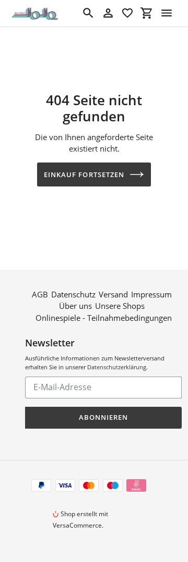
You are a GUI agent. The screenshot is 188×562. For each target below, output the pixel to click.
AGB (40, 294)
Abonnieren (103, 417)
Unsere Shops (120, 306)
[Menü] (167, 13)
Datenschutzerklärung (116, 367)
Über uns (75, 306)
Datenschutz (73, 294)
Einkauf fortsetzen (84, 174)
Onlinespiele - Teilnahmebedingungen (104, 318)
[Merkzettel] (127, 13)
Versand (113, 294)
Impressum (151, 294)
